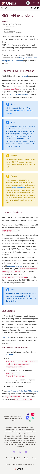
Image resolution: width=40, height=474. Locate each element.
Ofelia (18, 458)
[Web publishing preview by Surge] (30, 422)
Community (9, 458)
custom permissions (14, 266)
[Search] (28, 3)
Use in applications (9, 27)
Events (26, 458)
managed (24, 76)
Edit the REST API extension (13, 32)
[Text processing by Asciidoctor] (32, 415)
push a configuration (18, 188)
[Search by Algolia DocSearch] (27, 419)
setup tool (9, 355)
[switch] (34, 3)
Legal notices (30, 464)
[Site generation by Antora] (27, 415)
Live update (6, 29)
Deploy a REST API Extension (12, 24)
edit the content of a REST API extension (23, 391)
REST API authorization (19, 95)
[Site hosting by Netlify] (32, 419)
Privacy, (25, 464)
